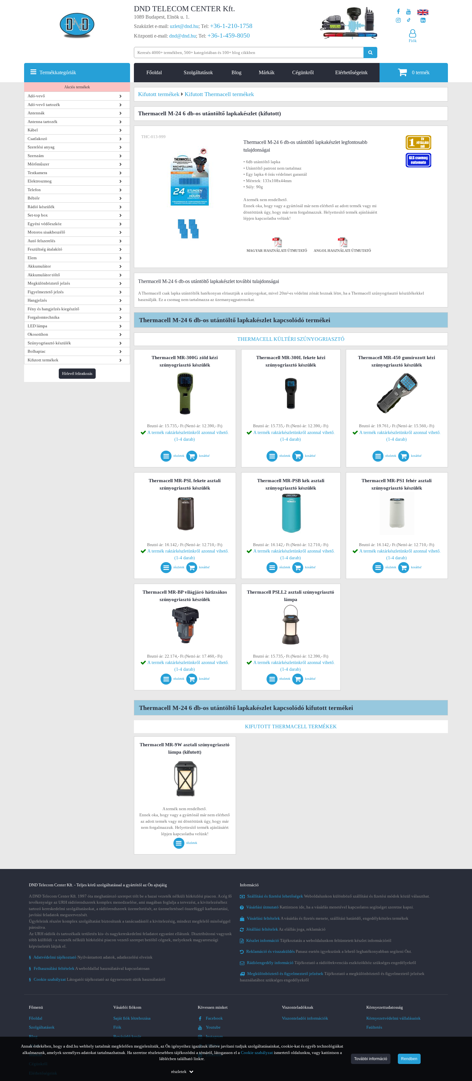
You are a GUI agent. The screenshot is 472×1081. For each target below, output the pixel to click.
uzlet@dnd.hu (184, 26)
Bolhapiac (37, 351)
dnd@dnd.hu (182, 36)
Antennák (36, 113)
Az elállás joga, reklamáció (286, 929)
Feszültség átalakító (45, 249)
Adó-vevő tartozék (44, 104)
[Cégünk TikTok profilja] (408, 20)
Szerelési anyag (41, 147)
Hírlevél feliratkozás (77, 373)
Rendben (409, 1059)
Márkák (267, 72)
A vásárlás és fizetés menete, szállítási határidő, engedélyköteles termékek (327, 918)
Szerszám (36, 155)
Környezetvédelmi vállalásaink (393, 1018)
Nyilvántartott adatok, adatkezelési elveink (91, 957)
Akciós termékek (77, 87)
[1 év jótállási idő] (418, 136)
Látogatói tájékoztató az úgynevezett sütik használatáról (97, 979)
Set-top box (38, 215)
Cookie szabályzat (257, 1052)
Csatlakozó (37, 138)
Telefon (34, 189)
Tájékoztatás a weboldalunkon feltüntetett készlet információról (318, 940)
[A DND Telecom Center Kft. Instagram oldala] (398, 20)
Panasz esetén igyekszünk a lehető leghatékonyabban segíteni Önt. (329, 951)
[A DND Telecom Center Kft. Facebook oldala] (398, 11)
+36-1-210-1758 (231, 25)
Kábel (33, 130)
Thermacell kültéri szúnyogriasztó (291, 339)
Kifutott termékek (43, 360)
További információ (370, 1059)
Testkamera (37, 172)
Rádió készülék (41, 206)
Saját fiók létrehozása (132, 1018)
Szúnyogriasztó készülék (49, 343)
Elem (32, 257)
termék (421, 72)
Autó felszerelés (41, 240)
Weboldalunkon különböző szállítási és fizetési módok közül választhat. (338, 896)
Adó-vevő (36, 95)
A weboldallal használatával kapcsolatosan (89, 968)
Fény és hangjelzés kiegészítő (53, 308)
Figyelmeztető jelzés (46, 291)
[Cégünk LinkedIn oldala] (423, 20)
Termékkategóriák (57, 72)
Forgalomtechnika (43, 317)
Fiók (117, 1027)
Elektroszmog (40, 181)
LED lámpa (37, 325)
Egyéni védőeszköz (45, 223)
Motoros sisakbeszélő (46, 232)
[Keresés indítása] (370, 52)
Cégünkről (303, 72)
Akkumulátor (39, 266)
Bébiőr (33, 198)
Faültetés (374, 1027)
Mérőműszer (38, 164)
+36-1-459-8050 (228, 35)
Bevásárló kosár (127, 1036)
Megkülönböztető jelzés (49, 283)
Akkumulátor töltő (44, 274)
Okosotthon (38, 334)
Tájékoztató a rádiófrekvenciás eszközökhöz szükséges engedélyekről (331, 962)
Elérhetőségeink (351, 72)
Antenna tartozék (42, 121)
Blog (236, 72)
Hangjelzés (37, 300)
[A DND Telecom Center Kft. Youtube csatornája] (408, 11)
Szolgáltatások (198, 72)
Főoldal (154, 72)
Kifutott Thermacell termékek (291, 726)
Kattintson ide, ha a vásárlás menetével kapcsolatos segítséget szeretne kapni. (330, 907)
